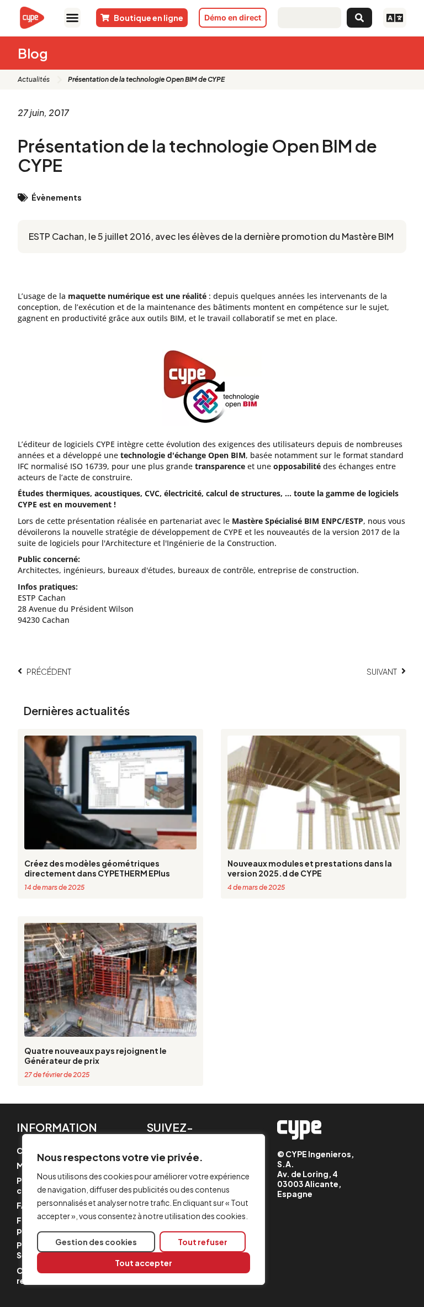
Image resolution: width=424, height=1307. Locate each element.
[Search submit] (359, 18)
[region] (143, 1209)
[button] (72, 18)
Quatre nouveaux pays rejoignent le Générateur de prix (95, 1055)
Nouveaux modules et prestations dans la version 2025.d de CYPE (309, 868)
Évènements (56, 197)
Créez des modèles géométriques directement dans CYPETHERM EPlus (97, 868)
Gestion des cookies (96, 1242)
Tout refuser (202, 1242)
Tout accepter (143, 1263)
